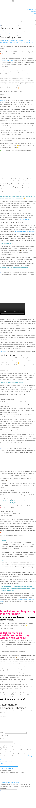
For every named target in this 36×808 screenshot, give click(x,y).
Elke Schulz (5, 31)
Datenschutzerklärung (26, 756)
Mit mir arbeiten (31, 9)
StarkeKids (3, 100)
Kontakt (34, 16)
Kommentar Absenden (6, 742)
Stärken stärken (28, 33)
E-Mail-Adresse (4, 735)
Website (2, 739)
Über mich (33, 11)
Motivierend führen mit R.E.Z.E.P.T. (25, 231)
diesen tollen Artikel (7, 60)
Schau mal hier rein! (24, 219)
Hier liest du (3, 351)
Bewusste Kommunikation (17, 31)
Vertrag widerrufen (9, 768)
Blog (35, 13)
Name (2, 732)
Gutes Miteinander (18, 33)
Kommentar (4, 716)
